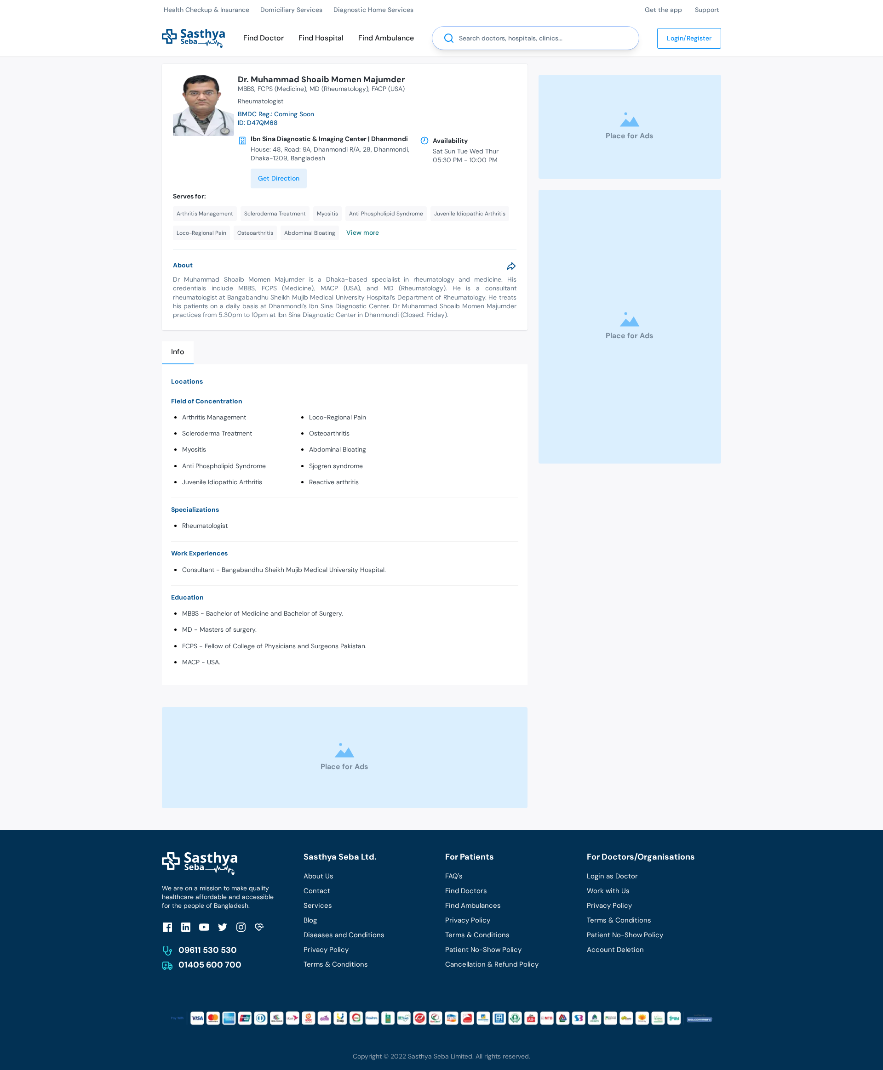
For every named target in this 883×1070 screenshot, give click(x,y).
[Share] (511, 266)
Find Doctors (466, 890)
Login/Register (689, 38)
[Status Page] (259, 927)
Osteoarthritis (329, 433)
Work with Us (608, 890)
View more (362, 232)
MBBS (246, 89)
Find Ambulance (386, 38)
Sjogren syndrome (336, 466)
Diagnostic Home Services (373, 10)
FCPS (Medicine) (282, 89)
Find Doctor (263, 38)
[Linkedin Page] (185, 927)
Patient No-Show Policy (483, 949)
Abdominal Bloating (337, 449)
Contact (317, 890)
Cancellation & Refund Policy (492, 964)
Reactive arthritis (334, 482)
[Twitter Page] (222, 927)
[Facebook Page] (167, 927)
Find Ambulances (473, 905)
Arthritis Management (214, 417)
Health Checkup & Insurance (206, 10)
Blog (310, 920)
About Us (318, 876)
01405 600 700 (209, 964)
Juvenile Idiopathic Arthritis (222, 482)
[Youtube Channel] (204, 927)
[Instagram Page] (241, 927)
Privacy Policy (326, 949)
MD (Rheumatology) (339, 89)
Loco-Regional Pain (337, 417)
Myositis (194, 449)
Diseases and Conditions (344, 935)
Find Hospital (321, 38)
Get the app (663, 10)
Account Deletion (615, 949)
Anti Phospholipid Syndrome (224, 466)
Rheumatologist (205, 525)
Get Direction (278, 178)
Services (318, 905)
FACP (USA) (388, 89)
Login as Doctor (612, 876)
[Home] (193, 37)
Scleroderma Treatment (217, 433)
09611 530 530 (207, 950)
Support (707, 10)
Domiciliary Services (291, 10)
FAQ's (454, 876)
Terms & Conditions (336, 964)
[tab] (178, 352)
